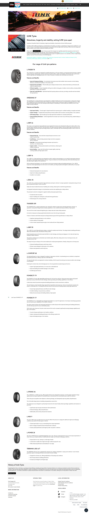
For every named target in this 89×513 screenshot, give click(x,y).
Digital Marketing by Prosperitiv (64, 512)
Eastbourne (51, 57)
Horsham (63, 57)
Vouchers (70, 8)
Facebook (63, 491)
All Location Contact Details (14, 487)
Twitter (62, 494)
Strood (50, 58)
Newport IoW (62, 52)
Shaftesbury (67, 52)
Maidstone (74, 52)
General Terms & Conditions (64, 481)
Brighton (34, 57)
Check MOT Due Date (12, 494)
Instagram (63, 496)
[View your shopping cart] (80, 4)
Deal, (47, 57)
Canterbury (39, 57)
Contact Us (10, 493)
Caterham (44, 57)
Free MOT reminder (12, 495)
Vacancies (10, 497)
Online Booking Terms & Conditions (65, 482)
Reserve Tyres (37, 51)
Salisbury (39, 58)
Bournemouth (29, 57)
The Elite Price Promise (68, 1)
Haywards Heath (57, 57)
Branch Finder (77, 8)
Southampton (44, 58)
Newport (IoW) (73, 57)
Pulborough (34, 58)
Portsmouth (29, 58)
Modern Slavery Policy (62, 485)
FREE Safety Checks (62, 8)
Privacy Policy (61, 484)
